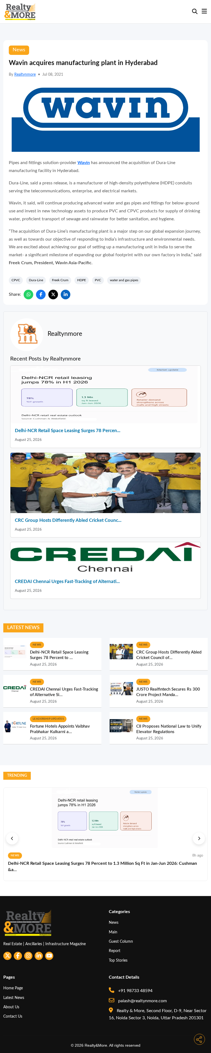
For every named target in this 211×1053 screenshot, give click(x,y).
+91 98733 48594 (134, 991)
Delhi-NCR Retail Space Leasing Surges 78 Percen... (67, 430)
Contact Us (12, 1016)
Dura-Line (36, 280)
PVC (98, 280)
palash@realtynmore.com (142, 1001)
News (113, 922)
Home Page (13, 988)
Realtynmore (25, 75)
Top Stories (118, 960)
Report (114, 951)
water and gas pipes (124, 280)
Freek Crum (60, 280)
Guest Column (121, 941)
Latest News (13, 998)
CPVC (16, 280)
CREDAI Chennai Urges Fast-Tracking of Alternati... (67, 581)
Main (113, 932)
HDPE (81, 280)
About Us (11, 1007)
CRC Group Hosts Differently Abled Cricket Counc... (68, 520)
